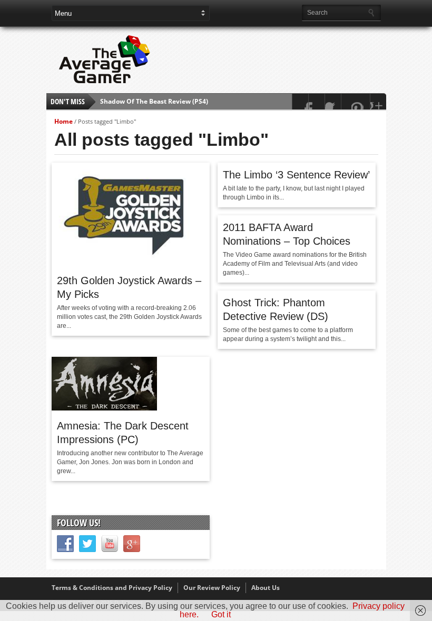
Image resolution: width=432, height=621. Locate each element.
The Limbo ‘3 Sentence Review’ (296, 175)
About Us (265, 587)
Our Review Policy (211, 587)
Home (63, 121)
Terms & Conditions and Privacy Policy (112, 587)
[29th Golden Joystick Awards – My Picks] (130, 262)
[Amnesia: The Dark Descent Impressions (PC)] (104, 408)
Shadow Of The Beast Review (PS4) (154, 97)
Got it (221, 614)
